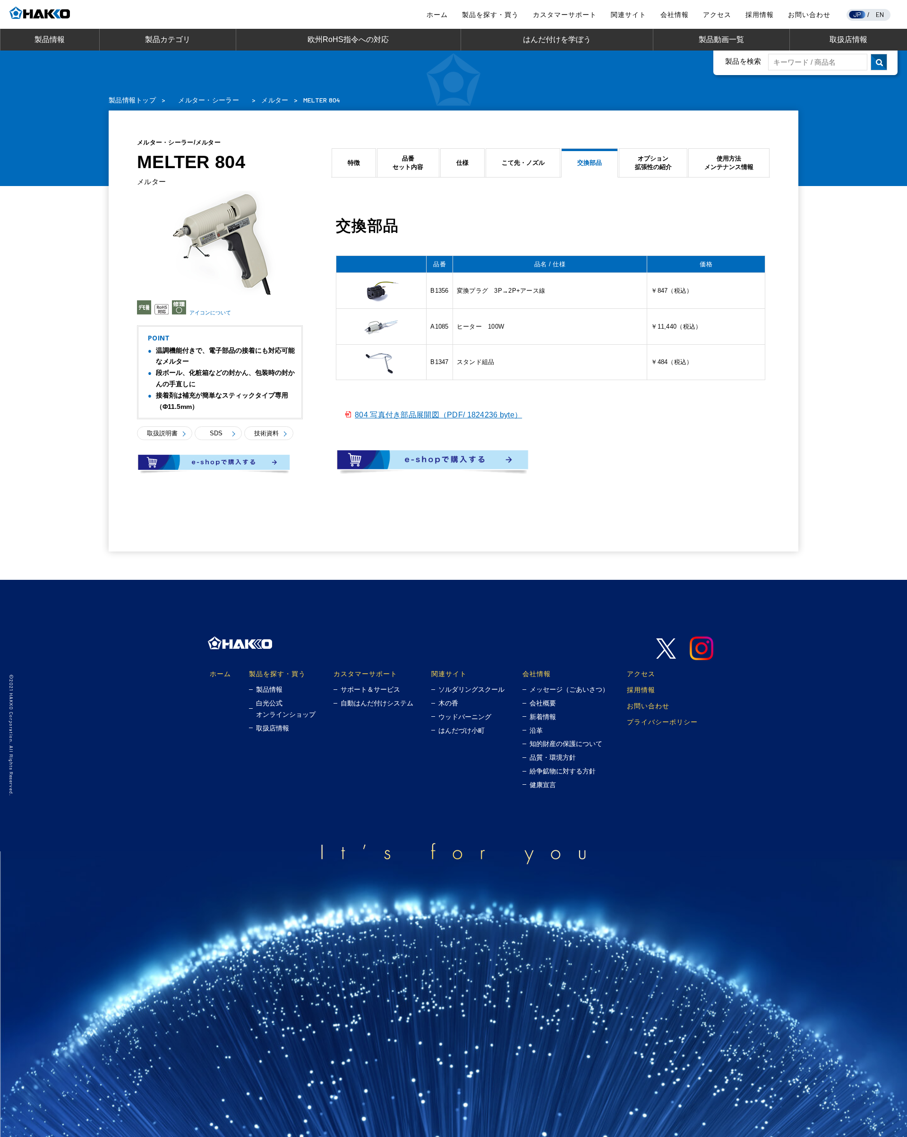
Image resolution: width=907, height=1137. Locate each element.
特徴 (354, 162)
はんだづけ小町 (461, 730)
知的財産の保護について (566, 743)
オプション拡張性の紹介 (653, 162)
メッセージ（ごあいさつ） (569, 689)
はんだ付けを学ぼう (557, 39)
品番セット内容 (408, 162)
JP (857, 14)
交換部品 (589, 162)
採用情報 (759, 14)
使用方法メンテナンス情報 (728, 162)
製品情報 (49, 39)
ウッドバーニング (464, 717)
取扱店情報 (848, 39)
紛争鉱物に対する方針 (563, 771)
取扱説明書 (162, 433)
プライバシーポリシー (662, 722)
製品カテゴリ (167, 39)
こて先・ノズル (523, 162)
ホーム (437, 14)
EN (880, 14)
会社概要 (543, 703)
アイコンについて (210, 312)
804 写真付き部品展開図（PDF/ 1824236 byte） (438, 415)
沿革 (536, 730)
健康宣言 (543, 785)
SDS (216, 433)
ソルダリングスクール (471, 689)
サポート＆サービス (370, 689)
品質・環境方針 (553, 757)
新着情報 (543, 717)
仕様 (462, 162)
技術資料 (266, 433)
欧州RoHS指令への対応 (348, 39)
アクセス (717, 14)
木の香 (448, 703)
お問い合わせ (809, 14)
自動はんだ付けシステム (377, 703)
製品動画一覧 (721, 39)
